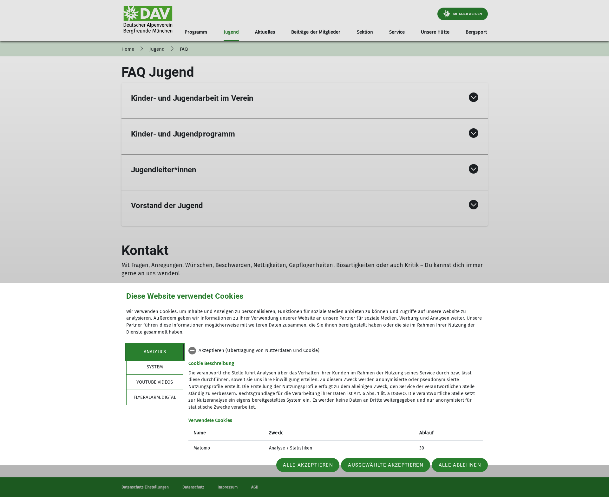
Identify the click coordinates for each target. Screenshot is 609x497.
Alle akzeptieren (308, 465)
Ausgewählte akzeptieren (385, 465)
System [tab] (155, 367)
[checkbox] (335, 350)
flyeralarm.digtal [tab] (155, 397)
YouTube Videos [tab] (154, 382)
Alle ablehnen (460, 465)
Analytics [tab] (155, 351)
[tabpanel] (335, 400)
